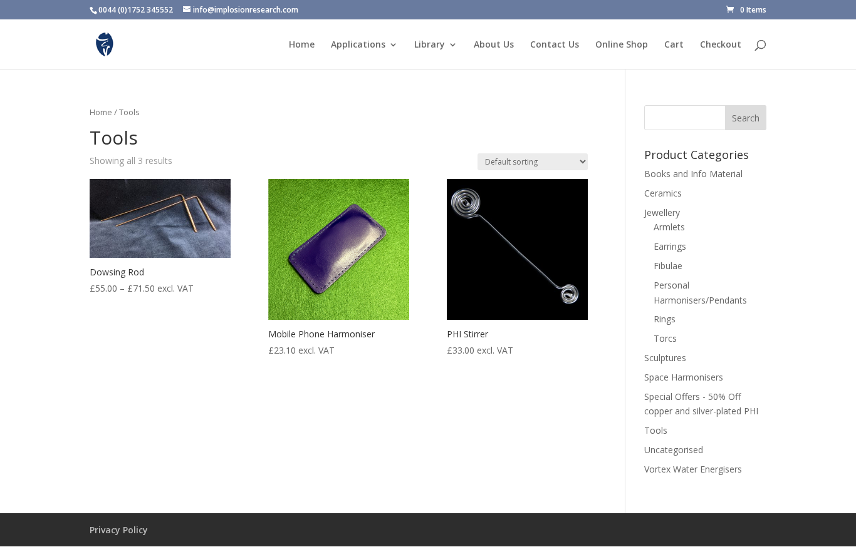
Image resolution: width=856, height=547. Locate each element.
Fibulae (668, 266)
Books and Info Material (693, 174)
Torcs (665, 338)
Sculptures (665, 358)
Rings (665, 319)
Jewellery (662, 212)
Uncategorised (673, 450)
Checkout (720, 45)
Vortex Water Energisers (693, 469)
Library (429, 45)
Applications (358, 45)
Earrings (670, 246)
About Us (494, 45)
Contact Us (554, 45)
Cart (674, 45)
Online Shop (621, 45)
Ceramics (663, 193)
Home (302, 45)
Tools (655, 430)
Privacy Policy (119, 530)
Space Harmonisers (683, 377)
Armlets (669, 227)
